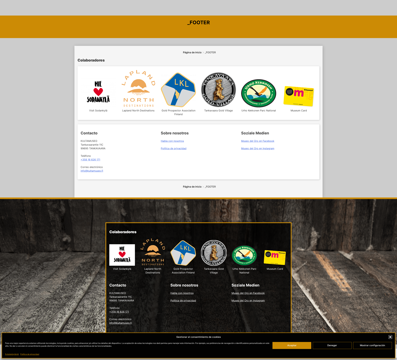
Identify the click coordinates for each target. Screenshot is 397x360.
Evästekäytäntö (12, 354)
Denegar (332, 345)
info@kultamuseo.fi (92, 170)
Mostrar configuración (372, 345)
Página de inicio (192, 52)
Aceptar (292, 345)
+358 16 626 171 (90, 159)
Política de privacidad (29, 354)
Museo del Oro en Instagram (257, 148)
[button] (390, 337)
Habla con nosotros (172, 140)
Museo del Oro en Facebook (257, 140)
